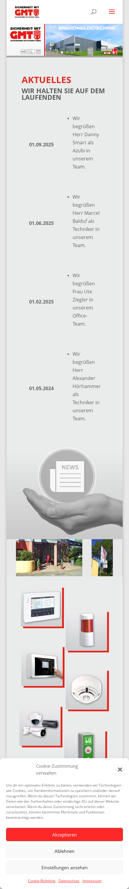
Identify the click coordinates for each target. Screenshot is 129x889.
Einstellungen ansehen (64, 867)
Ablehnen (64, 851)
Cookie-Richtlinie (42, 880)
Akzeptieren (64, 835)
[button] (120, 769)
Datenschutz (69, 880)
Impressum (91, 880)
